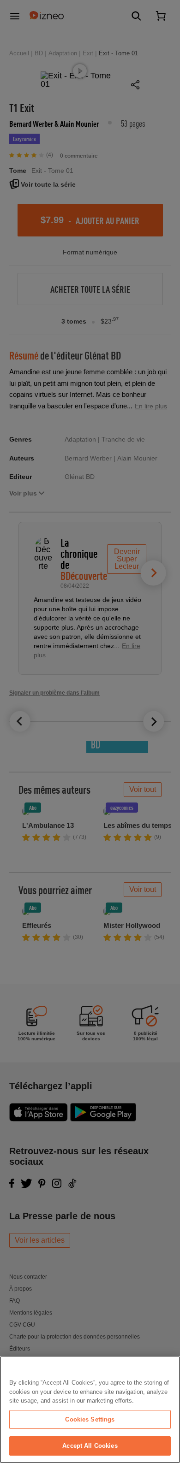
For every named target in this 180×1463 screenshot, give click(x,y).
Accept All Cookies (89, 1445)
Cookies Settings (89, 1419)
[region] (90, 1409)
